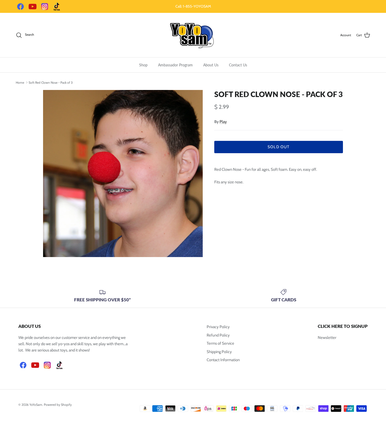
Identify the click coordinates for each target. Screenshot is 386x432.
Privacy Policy (218, 326)
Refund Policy (218, 335)
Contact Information (223, 360)
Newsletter (327, 337)
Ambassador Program (175, 65)
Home (20, 82)
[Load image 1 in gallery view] (123, 173)
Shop (143, 65)
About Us (210, 65)
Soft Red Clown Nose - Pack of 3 (50, 82)
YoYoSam (35, 405)
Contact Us (238, 65)
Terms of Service (220, 343)
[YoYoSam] (193, 35)
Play (223, 121)
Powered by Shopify (58, 405)
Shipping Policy (219, 351)
